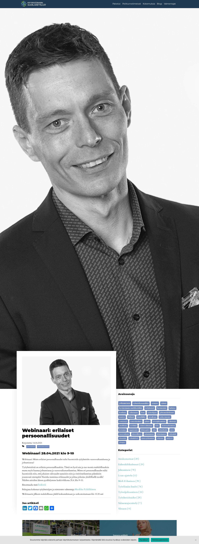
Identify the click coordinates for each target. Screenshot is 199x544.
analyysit (170, 438)
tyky (157, 426)
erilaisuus (160, 438)
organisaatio (133, 430)
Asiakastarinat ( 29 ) (128, 459)
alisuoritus (122, 438)
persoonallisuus (43, 446)
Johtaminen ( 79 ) (127, 470)
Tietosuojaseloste (160, 540)
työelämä (133, 426)
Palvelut (116, 4)
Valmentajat (170, 4)
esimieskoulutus (136, 421)
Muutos (122, 417)
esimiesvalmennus (146, 426)
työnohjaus (152, 412)
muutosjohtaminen (147, 438)
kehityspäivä (145, 430)
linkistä (42, 484)
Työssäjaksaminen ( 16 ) (130, 492)
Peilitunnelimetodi (131, 4)
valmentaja (172, 421)
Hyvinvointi (161, 408)
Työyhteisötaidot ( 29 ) (129, 497)
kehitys (172, 408)
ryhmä (163, 403)
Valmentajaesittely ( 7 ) (130, 503)
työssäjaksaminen (159, 421)
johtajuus (122, 442)
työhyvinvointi (165, 417)
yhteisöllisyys (136, 434)
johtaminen (31, 446)
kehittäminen (161, 434)
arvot (172, 430)
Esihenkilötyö (133, 438)
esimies (155, 403)
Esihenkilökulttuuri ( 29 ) (131, 464)
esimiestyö (123, 421)
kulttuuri (131, 417)
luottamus (122, 430)
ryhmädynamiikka (141, 403)
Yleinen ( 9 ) (124, 508)
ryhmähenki (163, 430)
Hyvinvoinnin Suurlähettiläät (130, 408)
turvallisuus (152, 417)
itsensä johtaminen (168, 426)
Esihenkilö (172, 434)
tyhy (154, 430)
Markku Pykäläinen (85, 489)
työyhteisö (149, 408)
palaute (147, 421)
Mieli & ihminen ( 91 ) (129, 481)
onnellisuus (123, 426)
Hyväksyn (144, 540)
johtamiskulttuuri (167, 412)
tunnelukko (141, 417)
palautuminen (149, 434)
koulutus (122, 412)
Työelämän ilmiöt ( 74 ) (130, 486)
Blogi (159, 4)
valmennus (133, 412)
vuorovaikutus (124, 434)
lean (143, 412)
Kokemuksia (149, 4)
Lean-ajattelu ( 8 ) (127, 475)
